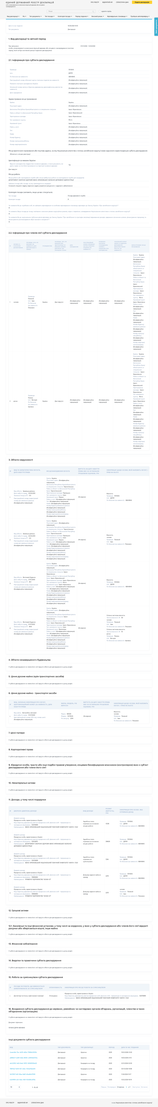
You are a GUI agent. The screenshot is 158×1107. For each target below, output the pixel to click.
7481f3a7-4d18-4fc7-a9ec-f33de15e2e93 (22, 1068)
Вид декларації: (12, 16)
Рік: (24, 16)
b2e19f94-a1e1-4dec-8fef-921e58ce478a (22, 1079)
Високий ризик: (97, 16)
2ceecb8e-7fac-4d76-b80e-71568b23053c (23, 1052)
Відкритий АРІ (107, 2)
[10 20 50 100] (15, 1087)
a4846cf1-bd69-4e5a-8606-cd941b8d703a (23, 1058)
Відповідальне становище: (116, 16)
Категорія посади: (64, 16)
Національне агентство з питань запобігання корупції (134, 1102)
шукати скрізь (106, 11)
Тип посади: (49, 16)
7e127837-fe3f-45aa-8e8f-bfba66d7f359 (22, 1074)
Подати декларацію (142, 2)
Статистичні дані (122, 2)
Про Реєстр (95, 2)
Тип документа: (35, 16)
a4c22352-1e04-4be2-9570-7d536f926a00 (23, 1063)
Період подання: (81, 16)
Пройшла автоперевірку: (139, 16)
